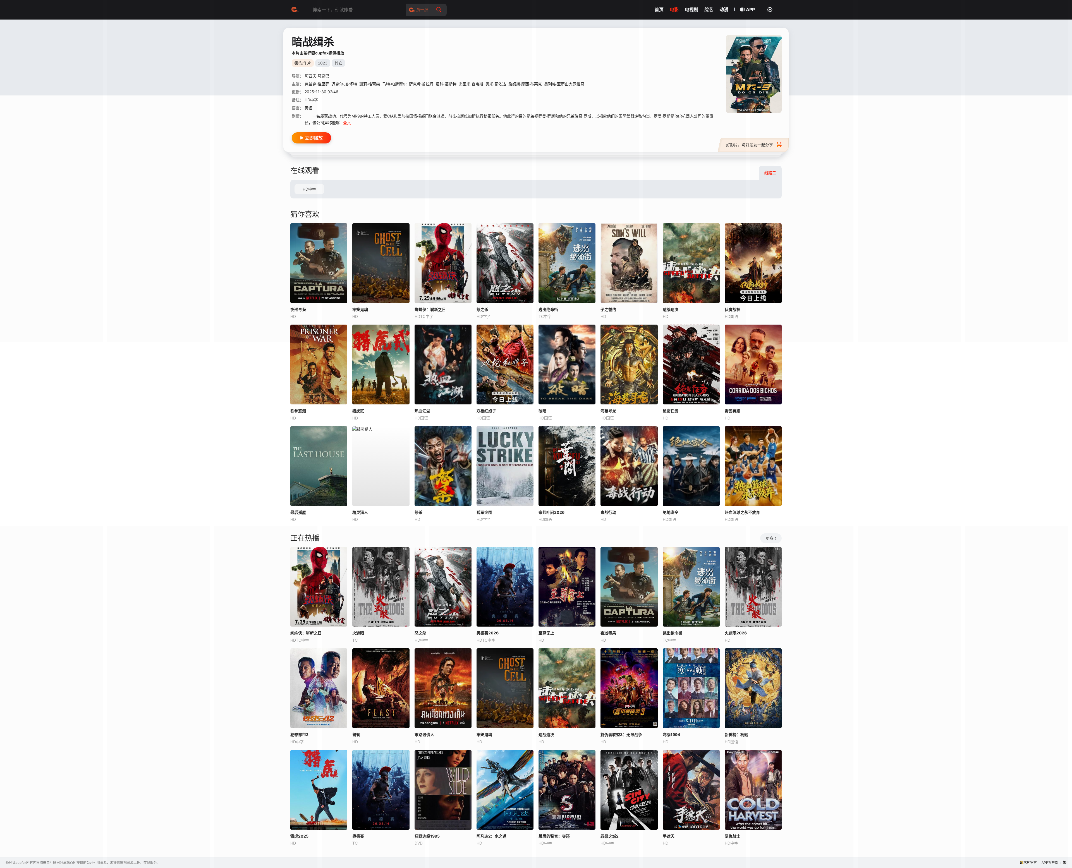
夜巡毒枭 (298, 309)
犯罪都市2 (299, 734)
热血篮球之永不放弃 (742, 512)
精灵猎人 (360, 512)
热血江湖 (422, 410)
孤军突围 (484, 512)
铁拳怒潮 (298, 410)
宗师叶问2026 (551, 512)
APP (750, 9)
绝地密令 (670, 512)
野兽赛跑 (732, 410)
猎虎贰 (358, 410)
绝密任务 (670, 410)
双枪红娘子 (486, 410)
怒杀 (418, 512)
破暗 (542, 410)
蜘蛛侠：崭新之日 (306, 632)
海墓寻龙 (608, 410)
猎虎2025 (299, 836)
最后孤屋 (298, 512)
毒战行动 (608, 512)
